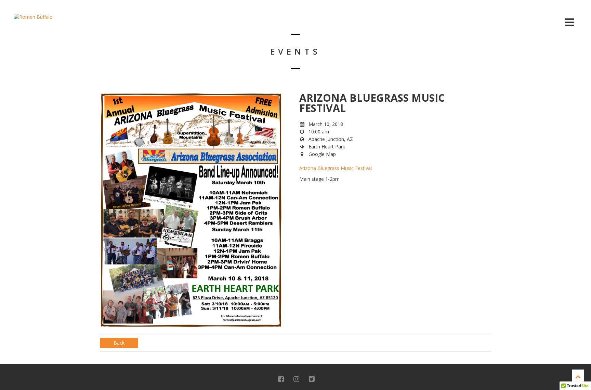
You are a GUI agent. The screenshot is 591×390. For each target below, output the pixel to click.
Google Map (322, 154)
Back (119, 343)
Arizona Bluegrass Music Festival (336, 168)
